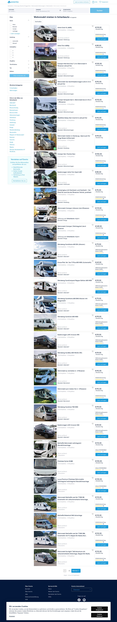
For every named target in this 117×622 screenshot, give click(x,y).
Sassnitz (12, 139)
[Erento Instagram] (84, 599)
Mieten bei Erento (53, 591)
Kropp (11, 127)
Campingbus (13, 88)
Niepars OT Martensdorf (17, 135)
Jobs (26, 594)
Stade (11, 142)
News (50, 589)
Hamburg (12, 120)
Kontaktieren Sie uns (19, 181)
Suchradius (38, 21)
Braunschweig (14, 107)
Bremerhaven (14, 110)
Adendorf (12, 102)
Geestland (13, 117)
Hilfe (96, 2)
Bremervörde (13, 112)
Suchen (100, 10)
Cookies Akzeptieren (99, 609)
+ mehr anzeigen (15, 33)
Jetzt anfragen (101, 39)
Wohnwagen (13, 90)
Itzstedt (12, 125)
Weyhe (12, 147)
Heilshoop (13, 122)
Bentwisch (13, 105)
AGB (26, 599)
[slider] (98, 36)
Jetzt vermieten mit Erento (82, 2)
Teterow (12, 144)
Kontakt (27, 589)
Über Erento (28, 591)
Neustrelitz (13, 132)
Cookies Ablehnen (99, 615)
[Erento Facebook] (79, 599)
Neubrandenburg (15, 130)
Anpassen (12, 616)
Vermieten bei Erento (54, 594)
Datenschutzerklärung (32, 597)
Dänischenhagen (15, 115)
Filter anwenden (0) (19, 75)
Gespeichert (105, 2)
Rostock (12, 137)
